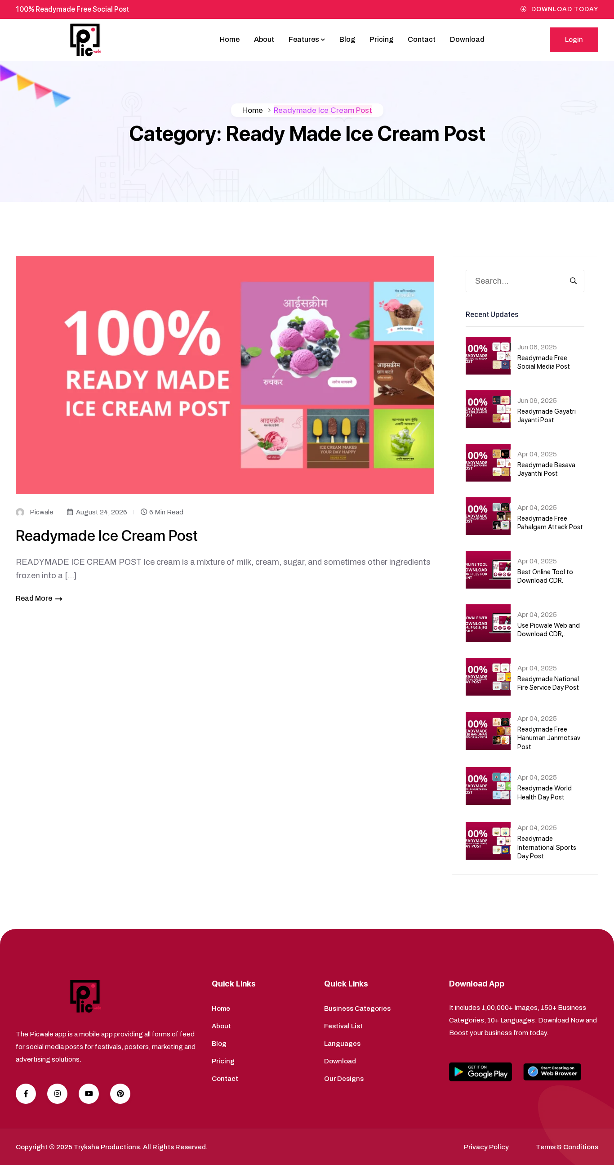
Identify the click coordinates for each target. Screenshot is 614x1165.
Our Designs (344, 1078)
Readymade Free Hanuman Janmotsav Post (548, 738)
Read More (34, 598)
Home (230, 39)
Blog (347, 39)
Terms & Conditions (567, 1147)
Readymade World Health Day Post (544, 792)
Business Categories (357, 1008)
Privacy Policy (486, 1147)
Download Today (564, 9)
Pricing (381, 39)
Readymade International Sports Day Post (546, 847)
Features (304, 39)
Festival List (343, 1026)
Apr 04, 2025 (537, 454)
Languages (342, 1043)
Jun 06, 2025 (537, 347)
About (264, 39)
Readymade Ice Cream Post (107, 536)
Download (467, 39)
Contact (422, 39)
